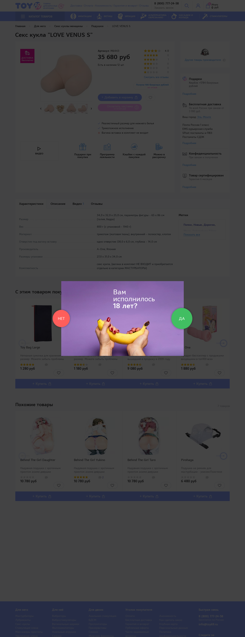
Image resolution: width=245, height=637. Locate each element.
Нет (61, 318)
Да (182, 318)
